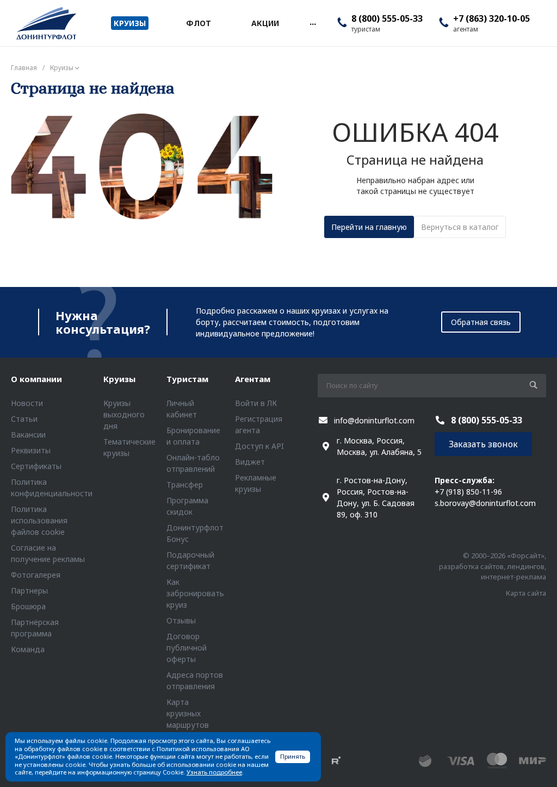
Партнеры (29, 590)
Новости (27, 403)
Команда (28, 649)
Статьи (24, 419)
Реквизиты (31, 450)
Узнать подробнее (214, 772)
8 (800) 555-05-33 (387, 18)
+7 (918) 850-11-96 (468, 491)
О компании (36, 378)
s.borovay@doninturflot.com (485, 503)
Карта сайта (526, 593)
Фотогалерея (35, 575)
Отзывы (181, 620)
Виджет (250, 462)
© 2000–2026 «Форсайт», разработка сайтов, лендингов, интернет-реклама (492, 566)
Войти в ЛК (256, 403)
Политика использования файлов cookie (39, 520)
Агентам (252, 378)
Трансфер (184, 484)
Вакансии (28, 434)
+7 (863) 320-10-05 (491, 18)
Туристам (187, 378)
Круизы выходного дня (124, 414)
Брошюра (28, 606)
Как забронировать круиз (195, 593)
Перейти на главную (369, 227)
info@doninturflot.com (374, 420)
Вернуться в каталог (460, 227)
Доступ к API (259, 446)
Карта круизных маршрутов (187, 713)
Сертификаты (36, 466)
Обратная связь (481, 322)
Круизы (119, 378)
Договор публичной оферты (186, 647)
